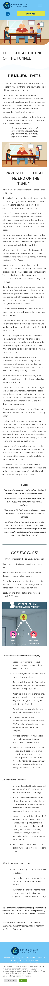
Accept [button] (22, 980)
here (35, 128)
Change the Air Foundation (25, 958)
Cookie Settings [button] (10, 980)
